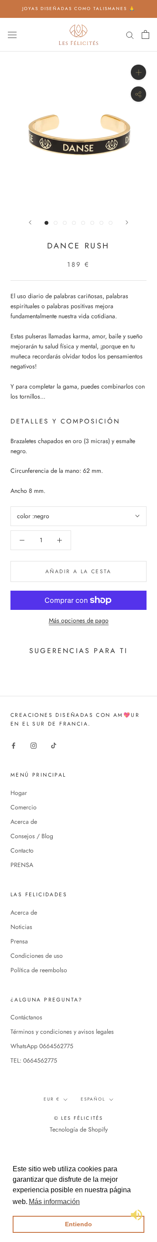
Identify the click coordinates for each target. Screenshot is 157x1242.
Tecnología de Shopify (79, 1129)
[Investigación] (130, 34)
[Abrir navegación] (12, 34)
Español (93, 1099)
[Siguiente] (127, 222)
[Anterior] (30, 222)
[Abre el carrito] (145, 34)
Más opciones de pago (79, 620)
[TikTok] (54, 745)
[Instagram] (34, 745)
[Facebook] (13, 745)
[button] (54, 1201)
